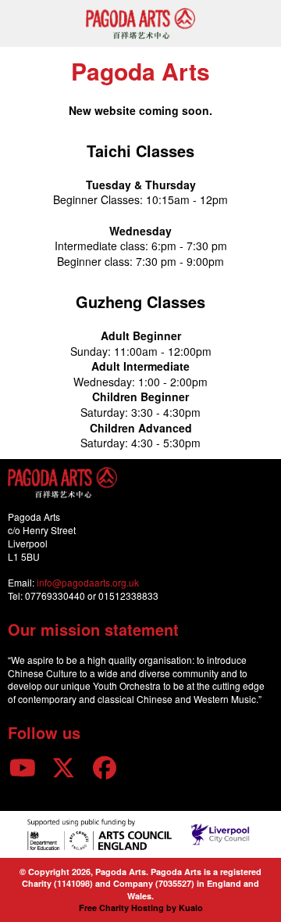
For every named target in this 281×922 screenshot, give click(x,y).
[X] (64, 767)
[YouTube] (22, 767)
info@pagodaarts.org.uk (88, 582)
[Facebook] (104, 767)
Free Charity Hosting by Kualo (141, 907)
